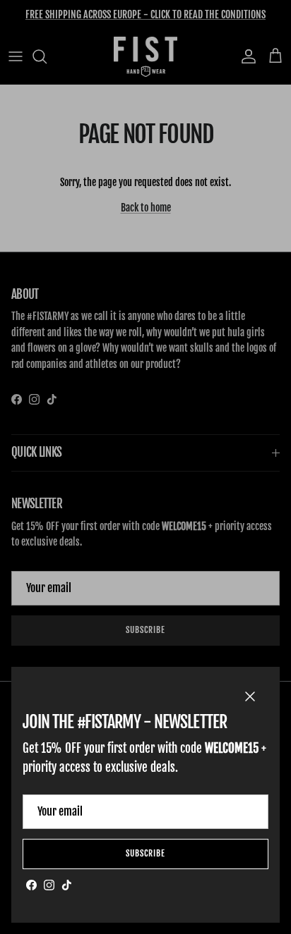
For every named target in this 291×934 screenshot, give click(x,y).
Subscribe (145, 853)
